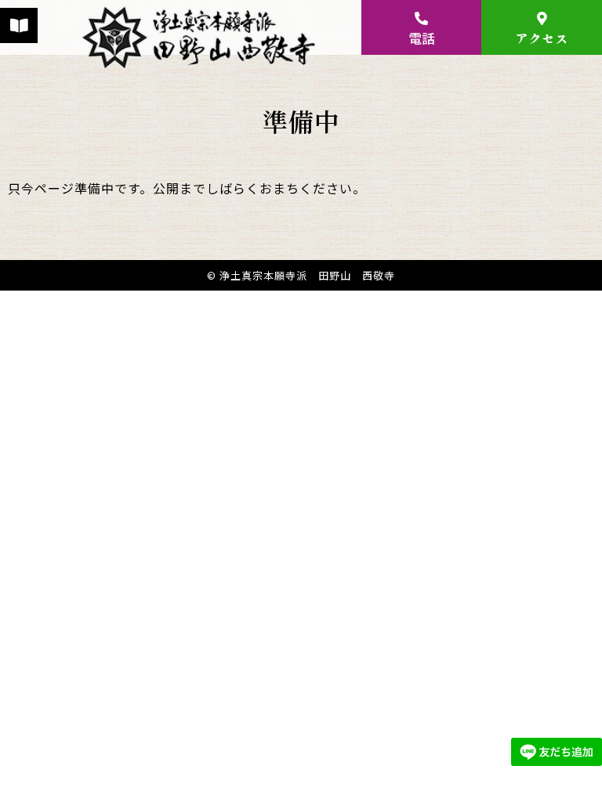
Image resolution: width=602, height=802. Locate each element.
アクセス (541, 38)
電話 (421, 38)
